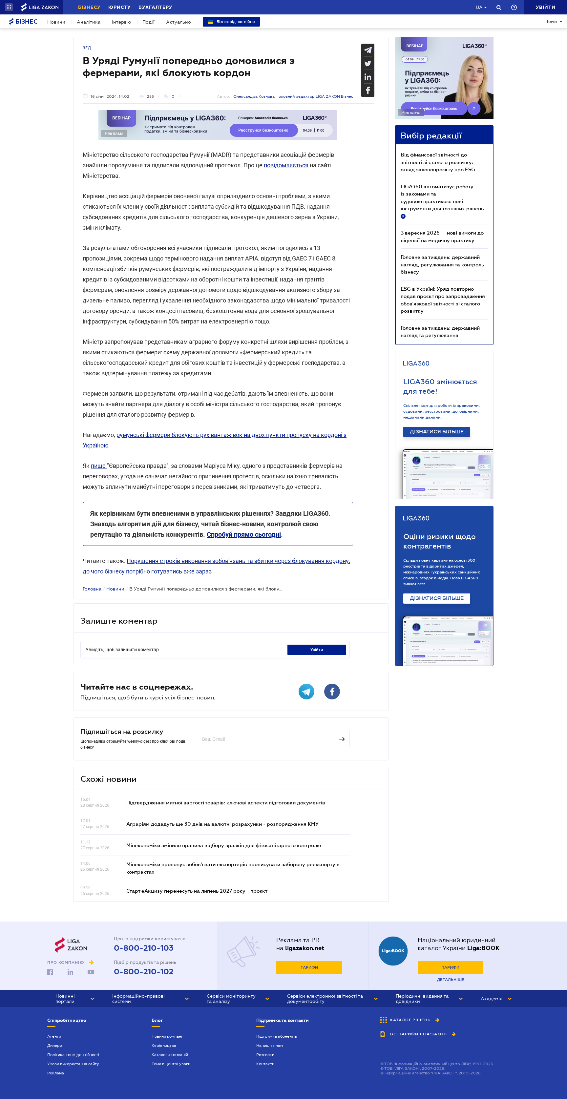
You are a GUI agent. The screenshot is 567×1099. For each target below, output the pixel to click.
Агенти (54, 1036)
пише (99, 465)
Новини (56, 22)
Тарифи (309, 967)
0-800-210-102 (144, 972)
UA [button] (479, 7)
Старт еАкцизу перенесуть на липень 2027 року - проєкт (196, 891)
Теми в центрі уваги (171, 1064)
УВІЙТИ (316, 649)
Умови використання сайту (73, 1064)
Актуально (178, 22)
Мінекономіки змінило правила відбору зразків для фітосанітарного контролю (223, 845)
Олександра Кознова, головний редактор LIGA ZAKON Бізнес (293, 96)
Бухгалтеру (155, 7)
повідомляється (286, 165)
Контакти (265, 1064)
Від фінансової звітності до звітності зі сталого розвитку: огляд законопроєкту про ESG (438, 162)
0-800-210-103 (144, 948)
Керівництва (164, 1045)
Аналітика (88, 22)
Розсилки (265, 1054)
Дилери (54, 1045)
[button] (9, 7)
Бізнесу (89, 7)
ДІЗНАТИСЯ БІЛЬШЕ (437, 432)
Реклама (55, 1073)
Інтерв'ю (121, 22)
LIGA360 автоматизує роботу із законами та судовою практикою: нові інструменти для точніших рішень (442, 200)
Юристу (119, 7)
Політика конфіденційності (73, 1054)
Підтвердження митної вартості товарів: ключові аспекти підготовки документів (225, 802)
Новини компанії (167, 1036)
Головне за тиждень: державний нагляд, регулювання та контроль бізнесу (442, 264)
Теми (551, 21)
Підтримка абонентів (276, 1036)
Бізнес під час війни (235, 21)
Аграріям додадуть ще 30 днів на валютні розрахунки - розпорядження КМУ (222, 824)
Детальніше (450, 979)
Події (148, 22)
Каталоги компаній (170, 1054)
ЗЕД (87, 48)
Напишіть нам (269, 1045)
